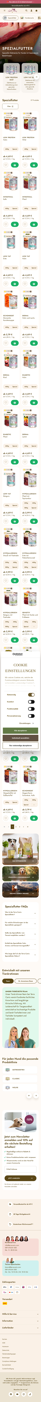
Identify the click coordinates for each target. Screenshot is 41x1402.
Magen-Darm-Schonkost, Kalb (28, 794)
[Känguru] (15, 521)
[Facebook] (11, 1394)
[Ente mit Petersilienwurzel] (34, 580)
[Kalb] (15, 224)
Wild (24, 140)
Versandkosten (8, 1381)
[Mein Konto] (31, 10)
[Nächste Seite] (23, 826)
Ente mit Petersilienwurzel (28, 556)
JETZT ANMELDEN (14, 1178)
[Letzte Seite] (28, 826)
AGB (3, 1343)
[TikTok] (30, 1394)
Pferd (24, 199)
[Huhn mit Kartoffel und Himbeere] (34, 758)
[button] (7, 113)
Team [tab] (8, 981)
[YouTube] (17, 1394)
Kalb (5, 199)
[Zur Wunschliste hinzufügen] (5, 165)
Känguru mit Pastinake (7, 616)
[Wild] (34, 165)
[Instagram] (23, 1394)
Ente (4, 258)
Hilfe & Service (9, 1314)
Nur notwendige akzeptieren (20, 745)
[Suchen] (26, 10)
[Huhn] (15, 165)
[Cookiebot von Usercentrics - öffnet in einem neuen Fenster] (13, 654)
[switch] (31, 702)
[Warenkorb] (36, 10)
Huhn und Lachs (28, 318)
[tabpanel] (20, 1017)
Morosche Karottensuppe (8, 319)
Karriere (4, 1339)
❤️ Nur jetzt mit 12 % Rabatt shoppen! (19, 2)
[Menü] (4, 10)
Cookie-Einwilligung (8, 1369)
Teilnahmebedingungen (9, 1354)
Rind (5, 377)
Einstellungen (25, 723)
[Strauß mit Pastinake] (15, 580)
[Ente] (15, 283)
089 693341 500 (11, 1248)
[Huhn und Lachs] (34, 343)
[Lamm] (34, 461)
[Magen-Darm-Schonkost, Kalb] (34, 818)
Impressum (5, 1346)
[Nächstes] (36, 77)
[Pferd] (34, 224)
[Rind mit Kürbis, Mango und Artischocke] (15, 758)
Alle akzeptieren (20, 731)
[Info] (11, 113)
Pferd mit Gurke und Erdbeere (30, 616)
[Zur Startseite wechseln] (12, 10)
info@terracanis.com (12, 1245)
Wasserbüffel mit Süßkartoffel (9, 794)
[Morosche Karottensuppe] (15, 343)
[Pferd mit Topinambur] (34, 521)
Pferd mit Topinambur (26, 497)
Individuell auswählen (20, 738)
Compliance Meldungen (9, 1361)
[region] (20, 77)
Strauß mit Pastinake (11, 555)
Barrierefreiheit (6, 1365)
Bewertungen (6, 1358)
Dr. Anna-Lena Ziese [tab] (25, 981)
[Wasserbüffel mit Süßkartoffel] (15, 818)
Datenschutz (5, 1350)
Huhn (5, 140)
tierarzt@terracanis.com (13, 1267)
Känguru (6, 496)
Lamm (24, 437)
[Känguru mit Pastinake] (15, 640)
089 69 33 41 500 (26, 5)
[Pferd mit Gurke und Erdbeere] (34, 640)
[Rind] (15, 402)
